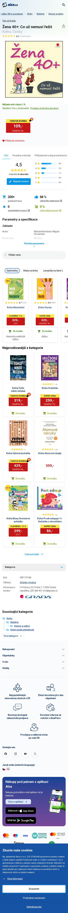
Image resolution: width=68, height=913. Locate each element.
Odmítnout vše (34, 907)
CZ (8, 769)
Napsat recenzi (21, 181)
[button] (34, 649)
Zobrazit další (32, 554)
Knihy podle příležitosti (22, 630)
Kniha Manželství (15, 307)
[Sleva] (8, 281)
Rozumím (34, 888)
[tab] (6, 155)
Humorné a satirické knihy (15, 337)
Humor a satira (56, 14)
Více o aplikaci (15, 801)
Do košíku (20, 413)
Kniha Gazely (45, 307)
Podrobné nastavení (34, 897)
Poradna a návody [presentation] (21, 155)
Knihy (30, 14)
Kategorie (10, 567)
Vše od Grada (9, 20)
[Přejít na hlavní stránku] (10, 5)
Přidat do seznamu (14, 140)
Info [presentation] (6, 155)
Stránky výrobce (28, 582)
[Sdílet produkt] (63, 26)
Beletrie (40, 14)
